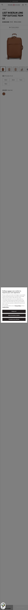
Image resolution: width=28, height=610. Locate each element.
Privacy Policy (18, 305)
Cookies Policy (5, 307)
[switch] (3, 608)
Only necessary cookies (14, 315)
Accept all (14, 311)
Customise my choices (14, 319)
